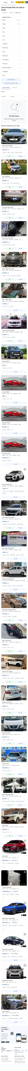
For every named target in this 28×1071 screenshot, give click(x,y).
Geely (8, 801)
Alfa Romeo (5, 925)
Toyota (4, 894)
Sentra (12, 708)
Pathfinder (13, 337)
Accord (12, 152)
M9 (10, 398)
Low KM (4, 493)
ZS (10, 832)
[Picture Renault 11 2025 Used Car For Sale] (14, 444)
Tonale (10, 925)
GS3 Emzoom (13, 524)
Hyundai (4, 956)
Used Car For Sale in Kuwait (19, 1058)
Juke (12, 647)
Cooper (11, 306)
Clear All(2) (18, 12)
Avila (11, 368)
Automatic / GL (14, 956)
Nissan (8, 337)
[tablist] (14, 87)
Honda (8, 152)
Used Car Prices (11, 79)
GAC (8, 183)
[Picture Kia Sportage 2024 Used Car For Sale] (14, 475)
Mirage (14, 585)
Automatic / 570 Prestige (13, 1018)
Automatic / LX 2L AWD (19, 491)
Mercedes (9, 244)
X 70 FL (12, 678)
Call (21, 156)
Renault (8, 429)
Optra (13, 214)
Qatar (10, 1050)
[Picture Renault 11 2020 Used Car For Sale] (14, 413)
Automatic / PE (14, 987)
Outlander (14, 616)
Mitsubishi (9, 585)
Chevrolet (9, 214)
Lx (11, 770)
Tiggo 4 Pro (13, 275)
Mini (8, 306)
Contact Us (16, 1050)
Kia (7, 368)
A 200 (13, 244)
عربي (13, 2)
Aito (8, 398)
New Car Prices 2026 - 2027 (11, 83)
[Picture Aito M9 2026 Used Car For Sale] (14, 382)
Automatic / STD (10, 863)
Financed (17, 863)
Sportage (11, 491)
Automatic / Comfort (20, 801)
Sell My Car (21, 2)
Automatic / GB (16, 183)
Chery (8, 275)
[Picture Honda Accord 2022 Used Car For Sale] (14, 136)
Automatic (19, 275)
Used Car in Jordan (18, 1059)
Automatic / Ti (15, 925)
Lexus (8, 770)
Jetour (8, 678)
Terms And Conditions (18, 1052)
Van (12, 739)
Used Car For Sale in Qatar (19, 1061)
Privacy (15, 1053)
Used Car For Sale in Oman (19, 1062)
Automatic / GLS (20, 585)
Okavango (13, 801)
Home (15, 1049)
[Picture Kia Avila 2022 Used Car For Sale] (14, 352)
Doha (5, 152)
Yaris (7, 894)
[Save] (25, 130)
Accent (8, 956)
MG (8, 832)
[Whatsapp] (9, 156)
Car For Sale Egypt (5, 1058)
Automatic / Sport (18, 152)
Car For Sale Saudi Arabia (6, 1061)
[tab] (6, 87)
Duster (8, 987)
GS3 (11, 183)
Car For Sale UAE (4, 1059)
